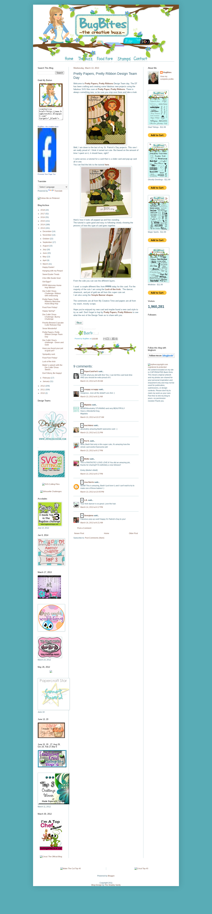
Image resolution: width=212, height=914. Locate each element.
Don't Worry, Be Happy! (52, 373)
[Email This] (104, 338)
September (47, 242)
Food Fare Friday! (49, 307)
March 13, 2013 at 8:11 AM (91, 397)
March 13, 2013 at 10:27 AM (92, 417)
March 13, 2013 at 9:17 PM (91, 450)
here (107, 164)
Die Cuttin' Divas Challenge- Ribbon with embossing (51, 293)
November (47, 235)
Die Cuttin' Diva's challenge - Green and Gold (53, 342)
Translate (58, 191)
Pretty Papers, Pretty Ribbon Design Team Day (52, 334)
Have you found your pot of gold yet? (52, 349)
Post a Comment (84, 528)
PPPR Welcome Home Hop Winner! (51, 286)
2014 (43, 224)
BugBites (167, 72)
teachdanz (88, 425)
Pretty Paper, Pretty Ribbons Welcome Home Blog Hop (51, 301)
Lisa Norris (89, 482)
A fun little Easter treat (51, 278)
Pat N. (86, 441)
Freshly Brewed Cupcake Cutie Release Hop (53, 324)
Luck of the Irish (112, 289)
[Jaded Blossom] (52, 440)
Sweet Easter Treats (50, 274)
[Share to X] (110, 338)
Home (106, 533)
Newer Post (79, 533)
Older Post (133, 533)
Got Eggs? (46, 282)
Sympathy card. (48, 354)
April (45, 260)
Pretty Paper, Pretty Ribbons (111, 89)
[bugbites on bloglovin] (161, 357)
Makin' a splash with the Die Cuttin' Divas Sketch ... (52, 367)
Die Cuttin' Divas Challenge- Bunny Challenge (51, 316)
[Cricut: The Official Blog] (51, 857)
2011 (43, 390)
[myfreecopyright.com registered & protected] (161, 367)
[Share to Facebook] (113, 338)
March (45, 264)
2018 (43, 210)
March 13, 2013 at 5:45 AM (91, 381)
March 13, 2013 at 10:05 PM (92, 492)
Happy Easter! (48, 267)
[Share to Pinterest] (116, 338)
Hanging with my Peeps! (52, 271)
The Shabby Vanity (113, 885)
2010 (43, 393)
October (46, 239)
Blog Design (96, 885)
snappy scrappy (91, 389)
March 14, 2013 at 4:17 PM (91, 507)
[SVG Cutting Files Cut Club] (51, 484)
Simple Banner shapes (102, 295)
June (45, 253)
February (47, 378)
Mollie (86, 459)
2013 (43, 228)
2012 (43, 386)
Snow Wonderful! (49, 328)
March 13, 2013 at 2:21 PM (91, 432)
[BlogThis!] (107, 338)
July (45, 249)
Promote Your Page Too (47, 174)
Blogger (111, 876)
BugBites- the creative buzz (48, 126)
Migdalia (87, 405)
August (46, 246)
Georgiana (88, 515)
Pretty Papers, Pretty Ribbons (99, 83)
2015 (43, 221)
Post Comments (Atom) (94, 538)
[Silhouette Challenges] (51, 491)
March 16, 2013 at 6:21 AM (91, 523)
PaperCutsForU (91, 371)
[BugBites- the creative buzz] (47, 171)
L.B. (86, 500)
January (46, 381)
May (45, 257)
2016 (43, 217)
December (47, 231)
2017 (43, 214)
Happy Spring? (48, 311)
